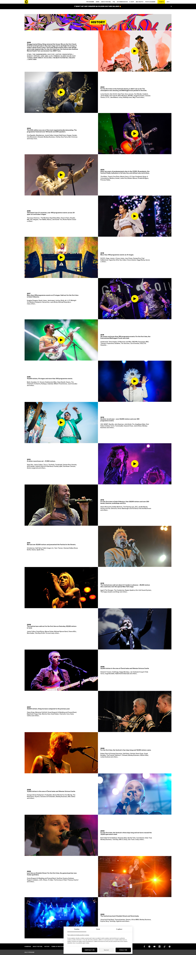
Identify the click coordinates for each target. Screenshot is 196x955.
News (97, 1)
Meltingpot (139, 1)
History (46, 946)
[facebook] (144, 946)
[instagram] (149, 946)
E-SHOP (131, 1)
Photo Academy (150, 1)
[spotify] (170, 946)
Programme (90, 1)
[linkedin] (159, 946)
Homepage (27, 946)
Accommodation (122, 1)
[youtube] (154, 946)
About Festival (106, 1)
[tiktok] (164, 946)
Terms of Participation (58, 946)
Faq (114, 1)
